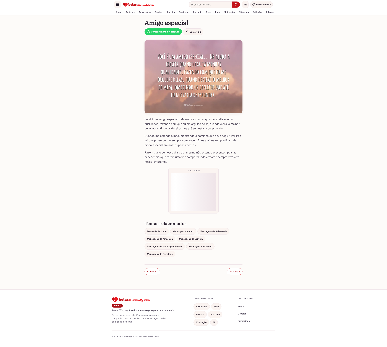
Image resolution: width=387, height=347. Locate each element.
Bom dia (170, 12)
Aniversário (145, 12)
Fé (214, 322)
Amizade (130, 12)
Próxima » (235, 271)
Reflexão (257, 12)
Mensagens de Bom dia (191, 239)
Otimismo (244, 12)
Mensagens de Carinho (200, 246)
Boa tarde (184, 12)
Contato (242, 313)
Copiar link (195, 32)
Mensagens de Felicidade (160, 254)
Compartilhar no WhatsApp (165, 31)
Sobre (241, 306)
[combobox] (210, 5)
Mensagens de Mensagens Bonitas (164, 246)
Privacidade (244, 321)
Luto (217, 12)
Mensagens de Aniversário (213, 231)
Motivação (229, 12)
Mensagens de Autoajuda (160, 239)
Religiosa (270, 12)
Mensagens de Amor (183, 231)
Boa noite (197, 12)
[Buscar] (236, 5)
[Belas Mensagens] (138, 4)
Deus (208, 12)
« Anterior (152, 271)
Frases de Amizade (156, 231)
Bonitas (159, 12)
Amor (119, 12)
